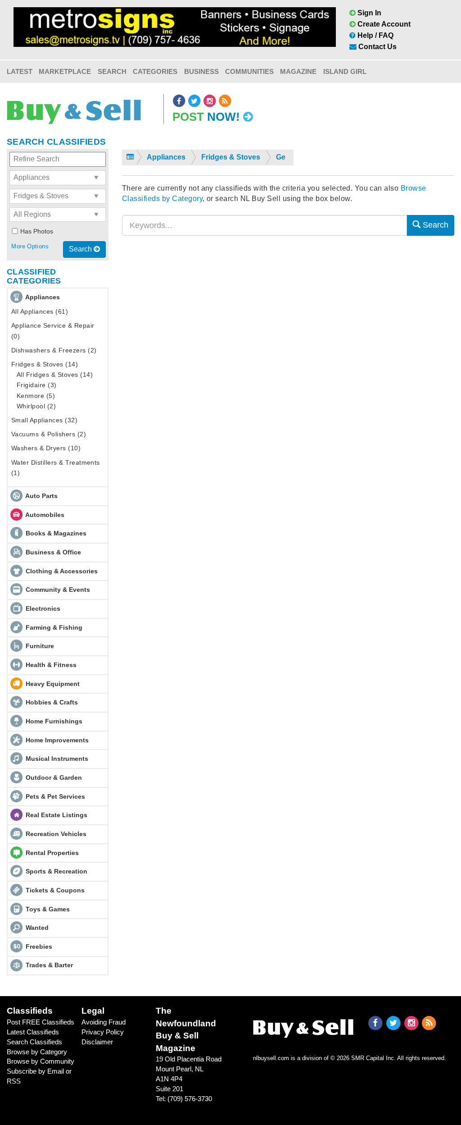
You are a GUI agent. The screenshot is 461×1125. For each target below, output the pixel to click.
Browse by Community (40, 1061)
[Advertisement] (288, 330)
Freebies (39, 946)
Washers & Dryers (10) (46, 448)
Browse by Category (37, 1052)
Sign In (368, 13)
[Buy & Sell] (74, 108)
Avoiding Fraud (103, 1022)
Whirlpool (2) (36, 406)
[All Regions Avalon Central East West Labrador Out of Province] (57, 214)
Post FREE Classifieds (40, 1022)
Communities (249, 71)
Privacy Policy (102, 1032)
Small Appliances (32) (44, 420)
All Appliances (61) (39, 311)
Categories (155, 71)
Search (112, 71)
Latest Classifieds (33, 1032)
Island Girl (344, 71)
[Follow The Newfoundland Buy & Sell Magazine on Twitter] (195, 101)
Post (206, 116)
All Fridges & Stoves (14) (55, 374)
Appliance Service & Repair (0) (52, 330)
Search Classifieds (34, 1042)
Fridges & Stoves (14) (44, 364)
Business (201, 71)
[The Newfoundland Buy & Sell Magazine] (303, 1026)
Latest (19, 71)
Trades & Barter (49, 965)
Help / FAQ (374, 35)
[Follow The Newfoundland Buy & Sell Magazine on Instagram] (210, 101)
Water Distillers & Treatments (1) (55, 467)
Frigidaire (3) (37, 385)
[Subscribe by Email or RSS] (225, 101)
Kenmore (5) (36, 395)
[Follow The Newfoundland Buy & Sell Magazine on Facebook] (179, 101)
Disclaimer (97, 1042)
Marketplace (65, 71)
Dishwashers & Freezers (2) (53, 350)
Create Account (383, 24)
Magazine (298, 71)
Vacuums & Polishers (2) (48, 434)
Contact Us (377, 46)
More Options (30, 246)
